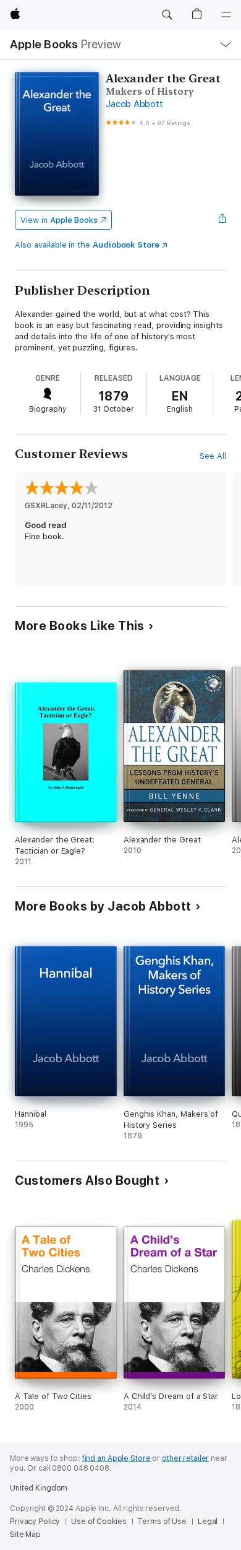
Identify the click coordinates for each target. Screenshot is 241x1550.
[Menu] (226, 15)
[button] (167, 15)
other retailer (185, 1458)
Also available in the (87, 244)
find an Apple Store (116, 1458)
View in (59, 220)
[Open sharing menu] (222, 219)
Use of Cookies (98, 1521)
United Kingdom (38, 1488)
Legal (208, 1521)
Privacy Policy (35, 1521)
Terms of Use (162, 1521)
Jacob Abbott (134, 104)
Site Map (25, 1534)
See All (213, 456)
